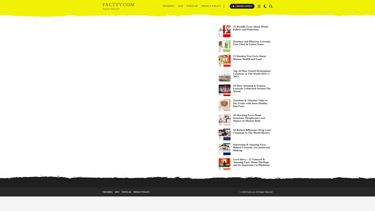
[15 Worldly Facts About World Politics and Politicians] (225, 31)
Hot (180, 6)
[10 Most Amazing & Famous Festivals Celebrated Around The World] (225, 90)
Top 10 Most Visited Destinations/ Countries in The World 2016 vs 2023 (252, 73)
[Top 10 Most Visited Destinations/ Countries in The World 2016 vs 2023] (225, 75)
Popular (192, 6)
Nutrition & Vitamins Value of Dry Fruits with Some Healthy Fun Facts (250, 103)
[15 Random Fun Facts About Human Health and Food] (225, 61)
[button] (224, 6)
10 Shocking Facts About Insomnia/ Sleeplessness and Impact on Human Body (249, 118)
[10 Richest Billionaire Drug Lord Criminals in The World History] (225, 135)
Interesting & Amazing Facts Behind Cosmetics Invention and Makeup (251, 147)
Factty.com (119, 4)
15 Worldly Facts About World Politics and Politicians (250, 28)
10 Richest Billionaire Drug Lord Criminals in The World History (252, 131)
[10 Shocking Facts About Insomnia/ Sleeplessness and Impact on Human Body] (225, 120)
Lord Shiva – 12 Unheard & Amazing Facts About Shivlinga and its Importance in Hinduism (251, 162)
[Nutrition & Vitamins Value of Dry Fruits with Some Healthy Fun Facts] (225, 105)
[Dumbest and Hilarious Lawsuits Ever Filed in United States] (225, 46)
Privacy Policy (211, 6)
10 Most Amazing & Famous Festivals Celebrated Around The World (252, 88)
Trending (168, 6)
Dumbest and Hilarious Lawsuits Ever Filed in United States (251, 43)
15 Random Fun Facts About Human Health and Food (249, 57)
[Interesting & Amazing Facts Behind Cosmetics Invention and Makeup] (225, 149)
